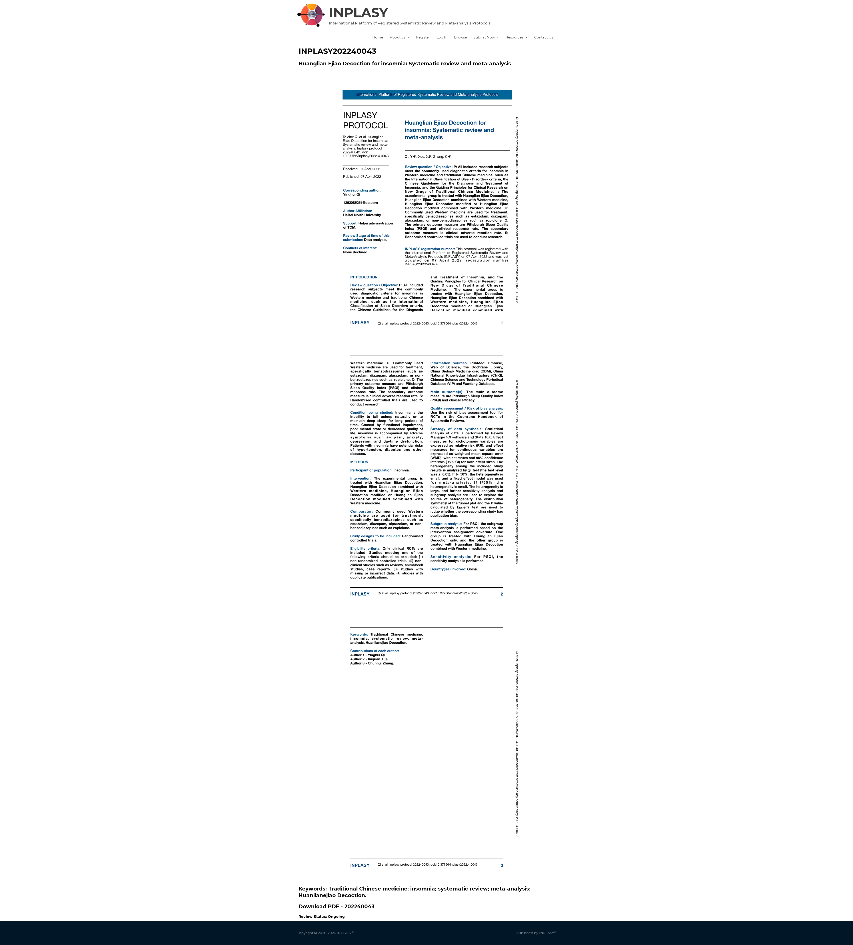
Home (377, 37)
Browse (460, 37)
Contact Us (543, 37)
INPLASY (358, 12)
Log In (442, 37)
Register (423, 37)
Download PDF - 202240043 (337, 906)
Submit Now (484, 37)
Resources (514, 37)
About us (397, 37)
